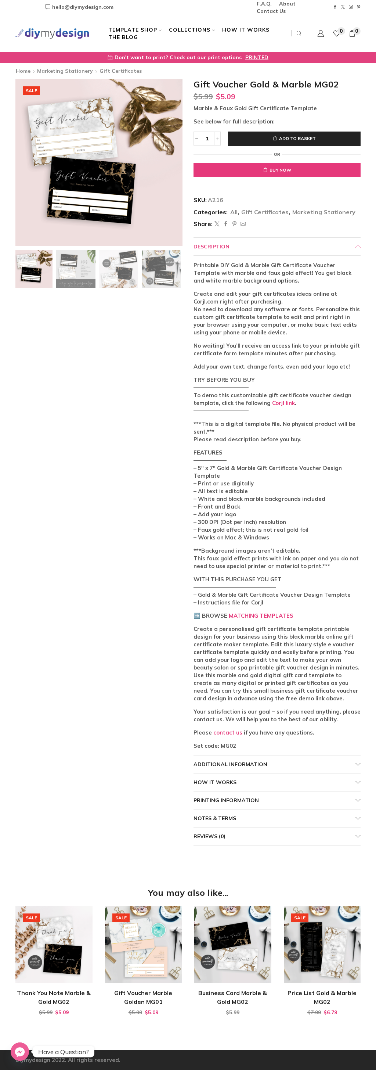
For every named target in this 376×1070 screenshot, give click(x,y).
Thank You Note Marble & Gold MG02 (54, 997)
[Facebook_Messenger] (20, 1051)
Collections (189, 29)
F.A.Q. (264, 3)
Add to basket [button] (58, 971)
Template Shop (132, 29)
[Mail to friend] (242, 224)
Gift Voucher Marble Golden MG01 (143, 997)
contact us (227, 732)
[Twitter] (343, 7)
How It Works (246, 29)
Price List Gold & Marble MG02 (322, 997)
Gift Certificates (121, 71)
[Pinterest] (359, 7)
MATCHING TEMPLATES (261, 615)
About (287, 3)
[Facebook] (335, 7)
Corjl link (283, 402)
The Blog (123, 37)
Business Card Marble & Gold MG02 (232, 997)
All (234, 212)
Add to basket (297, 138)
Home (23, 71)
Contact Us (271, 11)
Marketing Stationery (65, 71)
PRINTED (256, 57)
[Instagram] (351, 7)
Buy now (280, 170)
